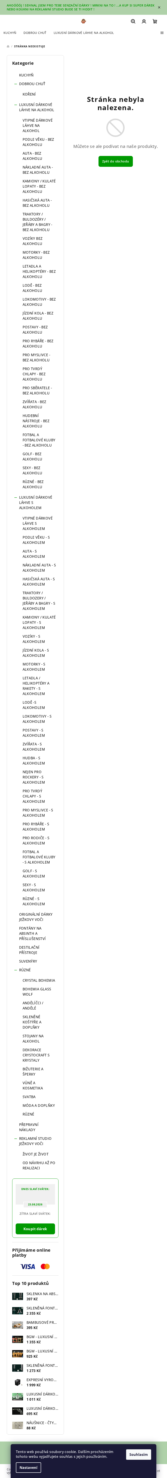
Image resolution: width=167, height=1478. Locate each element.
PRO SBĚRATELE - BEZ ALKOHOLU (37, 391)
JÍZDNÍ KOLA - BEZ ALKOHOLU (38, 316)
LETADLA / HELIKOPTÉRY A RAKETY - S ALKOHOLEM (36, 686)
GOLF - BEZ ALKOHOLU (32, 457)
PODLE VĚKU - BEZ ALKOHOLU (38, 142)
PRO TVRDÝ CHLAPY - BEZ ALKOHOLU (34, 374)
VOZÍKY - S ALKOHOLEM (34, 639)
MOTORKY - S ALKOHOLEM (34, 667)
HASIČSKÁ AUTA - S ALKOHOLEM (39, 582)
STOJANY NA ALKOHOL (33, 1039)
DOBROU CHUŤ (32, 83)
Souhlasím (138, 1454)
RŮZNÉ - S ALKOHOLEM (34, 901)
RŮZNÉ (25, 970)
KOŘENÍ (29, 94)
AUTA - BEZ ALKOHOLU (32, 156)
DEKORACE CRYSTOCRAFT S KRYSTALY (36, 1055)
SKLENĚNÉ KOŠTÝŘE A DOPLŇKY (32, 1022)
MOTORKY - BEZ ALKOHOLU (36, 255)
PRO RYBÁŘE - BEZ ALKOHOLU (38, 344)
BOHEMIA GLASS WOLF (37, 992)
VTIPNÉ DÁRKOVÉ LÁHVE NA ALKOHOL (38, 125)
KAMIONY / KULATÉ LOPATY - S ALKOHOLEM (39, 622)
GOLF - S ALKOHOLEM (34, 874)
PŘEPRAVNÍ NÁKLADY (29, 1127)
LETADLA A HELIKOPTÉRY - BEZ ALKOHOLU (39, 271)
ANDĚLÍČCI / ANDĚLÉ (33, 1006)
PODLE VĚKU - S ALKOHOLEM (36, 540)
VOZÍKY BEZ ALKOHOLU (33, 241)
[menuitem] (10, 33)
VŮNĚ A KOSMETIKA (33, 1086)
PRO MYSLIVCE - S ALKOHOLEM (38, 813)
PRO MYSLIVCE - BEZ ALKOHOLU (36, 357)
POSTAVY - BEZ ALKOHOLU (35, 330)
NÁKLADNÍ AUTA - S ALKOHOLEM (39, 568)
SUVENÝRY (28, 961)
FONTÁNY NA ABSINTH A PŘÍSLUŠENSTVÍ (32, 933)
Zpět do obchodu (115, 161)
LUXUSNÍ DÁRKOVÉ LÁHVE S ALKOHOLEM (35, 502)
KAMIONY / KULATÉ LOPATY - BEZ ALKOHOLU (39, 186)
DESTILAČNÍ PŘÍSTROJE (29, 950)
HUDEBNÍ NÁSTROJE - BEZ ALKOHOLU (36, 421)
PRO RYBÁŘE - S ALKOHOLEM (36, 827)
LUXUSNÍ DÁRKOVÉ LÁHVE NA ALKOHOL (36, 107)
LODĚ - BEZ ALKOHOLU (32, 288)
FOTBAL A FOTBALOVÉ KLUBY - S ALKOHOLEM (39, 857)
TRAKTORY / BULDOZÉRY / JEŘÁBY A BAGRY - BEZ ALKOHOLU (37, 222)
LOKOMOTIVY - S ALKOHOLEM (37, 719)
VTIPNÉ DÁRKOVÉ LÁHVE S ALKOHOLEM (38, 523)
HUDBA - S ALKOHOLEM (34, 761)
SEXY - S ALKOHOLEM (34, 887)
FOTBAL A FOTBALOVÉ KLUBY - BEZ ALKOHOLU (39, 440)
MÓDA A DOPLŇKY (39, 1105)
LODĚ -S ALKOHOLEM (34, 705)
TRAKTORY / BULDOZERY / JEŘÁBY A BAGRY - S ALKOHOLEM (39, 601)
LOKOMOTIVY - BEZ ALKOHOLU (39, 302)
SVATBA (29, 1096)
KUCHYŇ (26, 75)
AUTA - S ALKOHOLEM (34, 554)
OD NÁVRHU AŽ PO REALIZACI (39, 1165)
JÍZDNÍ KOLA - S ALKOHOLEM (36, 653)
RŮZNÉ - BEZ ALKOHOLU (33, 484)
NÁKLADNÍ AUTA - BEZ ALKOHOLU (38, 170)
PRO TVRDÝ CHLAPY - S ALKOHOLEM (34, 796)
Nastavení (28, 1467)
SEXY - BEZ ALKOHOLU (32, 470)
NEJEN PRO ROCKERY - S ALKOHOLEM (34, 777)
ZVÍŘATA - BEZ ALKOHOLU (34, 404)
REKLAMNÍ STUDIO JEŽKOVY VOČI (35, 1141)
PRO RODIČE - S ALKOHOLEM (36, 841)
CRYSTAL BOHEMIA (39, 980)
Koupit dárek (35, 1228)
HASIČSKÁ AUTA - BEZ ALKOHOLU (37, 203)
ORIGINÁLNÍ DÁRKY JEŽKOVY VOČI (36, 917)
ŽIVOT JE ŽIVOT (36, 1154)
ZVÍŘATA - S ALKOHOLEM (34, 747)
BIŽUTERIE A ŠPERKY (33, 1072)
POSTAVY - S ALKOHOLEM (34, 733)
